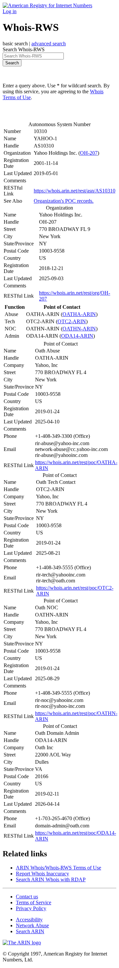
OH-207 (89, 153)
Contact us (27, 896)
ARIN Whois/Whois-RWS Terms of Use (58, 867)
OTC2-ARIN (72, 321)
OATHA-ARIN (79, 314)
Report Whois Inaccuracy (42, 873)
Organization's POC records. (64, 201)
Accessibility (29, 919)
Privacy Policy (31, 908)
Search (12, 62)
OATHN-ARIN (79, 328)
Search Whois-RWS (24, 49)
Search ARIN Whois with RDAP (51, 879)
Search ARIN (30, 931)
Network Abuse (32, 925)
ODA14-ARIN (77, 336)
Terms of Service (33, 902)
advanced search (48, 43)
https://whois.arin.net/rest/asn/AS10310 (74, 190)
